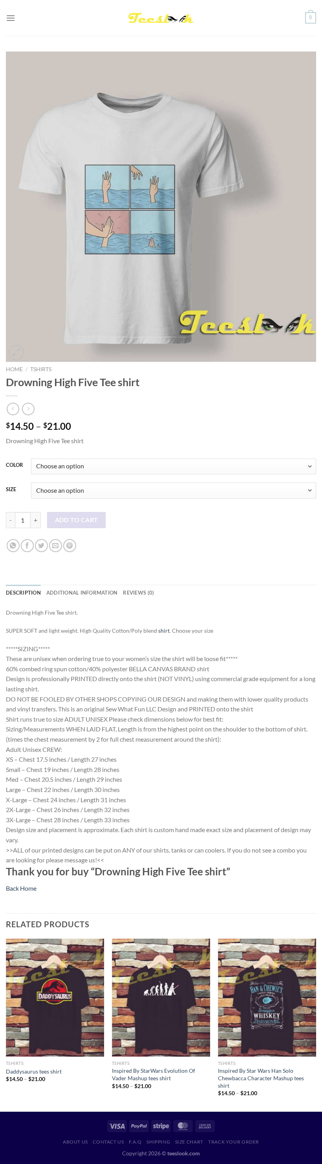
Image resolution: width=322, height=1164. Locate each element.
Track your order (233, 1142)
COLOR (14, 465)
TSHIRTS (40, 369)
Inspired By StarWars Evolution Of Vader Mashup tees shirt (153, 1074)
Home (14, 369)
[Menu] (10, 18)
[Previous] (6, 1024)
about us (75, 1142)
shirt (164, 630)
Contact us (108, 1142)
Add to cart (76, 519)
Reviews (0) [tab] (138, 592)
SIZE (11, 489)
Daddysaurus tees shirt (34, 1071)
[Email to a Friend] (55, 545)
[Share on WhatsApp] (13, 545)
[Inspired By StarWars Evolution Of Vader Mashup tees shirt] (161, 998)
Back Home (21, 888)
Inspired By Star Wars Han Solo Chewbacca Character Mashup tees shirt (261, 1077)
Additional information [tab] (82, 592)
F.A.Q (135, 1142)
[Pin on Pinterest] (69, 545)
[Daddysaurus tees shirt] (55, 998)
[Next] (316, 1024)
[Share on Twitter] (41, 545)
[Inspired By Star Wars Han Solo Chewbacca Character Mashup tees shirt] (267, 998)
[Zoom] (16, 352)
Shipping (158, 1142)
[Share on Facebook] (27, 545)
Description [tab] (23, 592)
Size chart (189, 1142)
